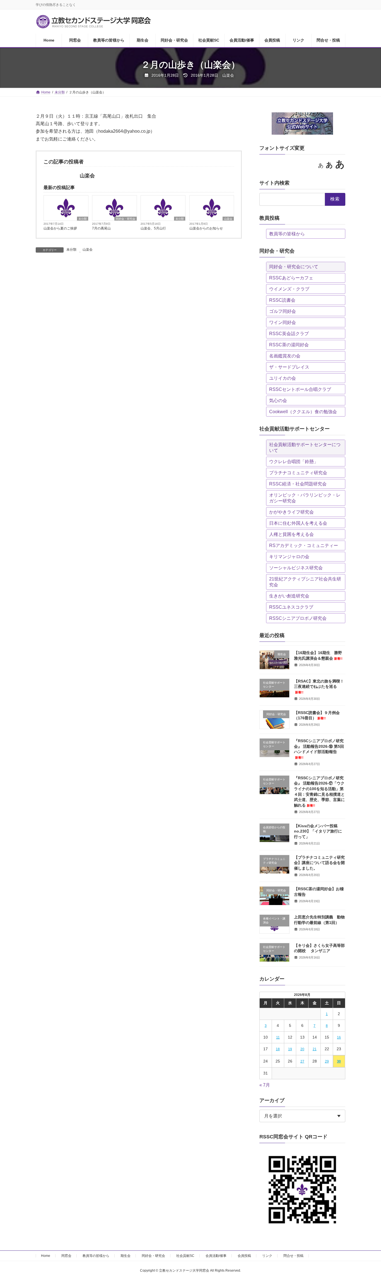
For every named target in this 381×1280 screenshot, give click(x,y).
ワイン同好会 (282, 322)
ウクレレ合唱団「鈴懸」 (293, 461)
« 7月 (264, 1085)
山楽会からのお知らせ (206, 228)
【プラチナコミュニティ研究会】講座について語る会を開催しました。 (319, 862)
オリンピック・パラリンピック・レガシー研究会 (305, 498)
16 (339, 1037)
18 (278, 1049)
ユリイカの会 (282, 378)
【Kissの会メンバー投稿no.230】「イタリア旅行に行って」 (318, 831)
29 (327, 1061)
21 (315, 1049)
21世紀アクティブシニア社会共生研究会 (305, 582)
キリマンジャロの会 (289, 556)
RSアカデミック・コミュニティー (303, 545)
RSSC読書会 (282, 300)
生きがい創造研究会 (289, 596)
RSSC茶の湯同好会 (289, 344)
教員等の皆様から (287, 233)
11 (278, 1037)
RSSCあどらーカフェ (291, 277)
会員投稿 (244, 1256)
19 (290, 1049)
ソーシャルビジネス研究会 (296, 567)
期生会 (125, 1256)
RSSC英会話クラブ (289, 333)
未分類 (82, 218)
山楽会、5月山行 (153, 228)
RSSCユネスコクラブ (291, 607)
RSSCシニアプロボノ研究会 (298, 618)
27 (302, 1061)
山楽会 (228, 218)
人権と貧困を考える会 (291, 534)
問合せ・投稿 (293, 1256)
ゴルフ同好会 (282, 311)
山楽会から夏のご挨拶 (60, 228)
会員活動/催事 (216, 1256)
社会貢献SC (185, 1256)
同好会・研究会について (293, 266)
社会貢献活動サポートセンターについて (305, 447)
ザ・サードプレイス (289, 367)
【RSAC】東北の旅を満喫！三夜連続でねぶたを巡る (319, 686)
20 (302, 1049)
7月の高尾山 (101, 228)
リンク (267, 1256)
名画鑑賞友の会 (284, 356)
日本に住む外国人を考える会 (298, 523)
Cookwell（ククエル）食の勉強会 (303, 411)
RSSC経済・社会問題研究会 (298, 483)
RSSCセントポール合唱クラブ (300, 389)
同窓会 (66, 1256)
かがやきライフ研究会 (291, 512)
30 (339, 1061)
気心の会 (278, 400)
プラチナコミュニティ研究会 (298, 472)
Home (45, 1256)
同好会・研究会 (125, 218)
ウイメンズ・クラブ (289, 289)
